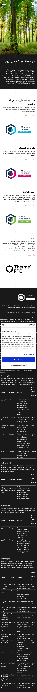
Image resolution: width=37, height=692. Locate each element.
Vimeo (11, 400)
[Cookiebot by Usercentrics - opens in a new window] (27, 325)
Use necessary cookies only (18, 365)
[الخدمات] (33, 4)
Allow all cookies (18, 359)
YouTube (12, 584)
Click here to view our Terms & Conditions (17, 312)
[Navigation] (4, 4)
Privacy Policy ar (31, 312)
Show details (28, 354)
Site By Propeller (31, 317)
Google (11, 434)
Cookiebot (3, 372)
